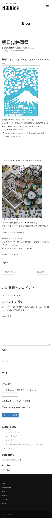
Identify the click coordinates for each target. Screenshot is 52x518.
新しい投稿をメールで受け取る (17, 407)
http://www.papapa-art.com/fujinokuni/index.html (25, 133)
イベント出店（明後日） (11, 432)
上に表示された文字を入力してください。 (19, 390)
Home (4, 484)
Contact (5, 499)
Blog (12, 51)
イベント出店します (10, 440)
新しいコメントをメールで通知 (17, 401)
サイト (5, 373)
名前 (4, 350)
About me (5, 503)
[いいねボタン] (5, 263)
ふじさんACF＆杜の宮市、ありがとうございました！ (22, 445)
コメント (6, 316)
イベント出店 (7, 449)
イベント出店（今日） (10, 436)
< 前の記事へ (9, 272)
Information (19, 51)
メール (5, 361)
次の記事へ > (42, 272)
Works (4, 495)
